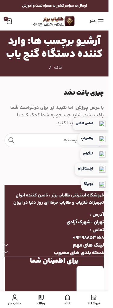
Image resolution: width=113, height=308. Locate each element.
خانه (58, 68)
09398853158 (88, 238)
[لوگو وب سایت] (54, 21)
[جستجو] (11, 140)
